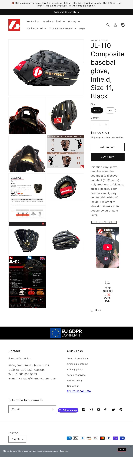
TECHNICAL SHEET (104, 221)
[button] (33, 21)
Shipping (95, 137)
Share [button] (98, 310)
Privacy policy (75, 369)
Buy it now (107, 156)
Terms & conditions (78, 358)
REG (97, 110)
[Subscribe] (52, 409)
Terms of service (76, 375)
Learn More (64, 451)
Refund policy (74, 380)
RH (110, 110)
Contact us (73, 386)
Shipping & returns (77, 364)
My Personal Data (79, 390)
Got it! (122, 450)
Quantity (95, 118)
